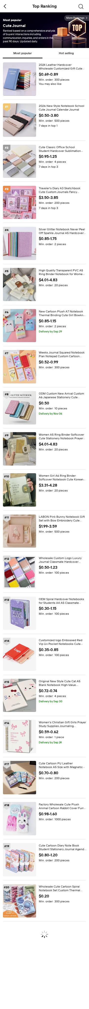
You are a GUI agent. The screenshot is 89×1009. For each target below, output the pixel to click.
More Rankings (75, 18)
